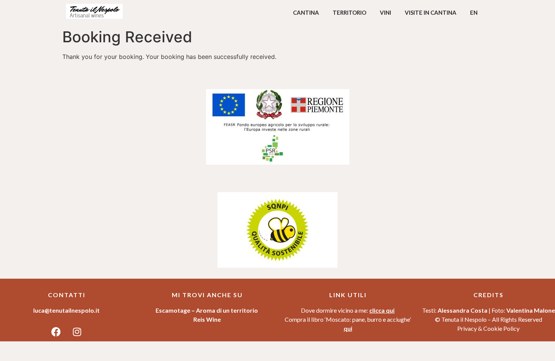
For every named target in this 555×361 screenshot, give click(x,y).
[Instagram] (77, 331)
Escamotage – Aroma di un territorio (207, 310)
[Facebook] (56, 331)
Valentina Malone (530, 310)
